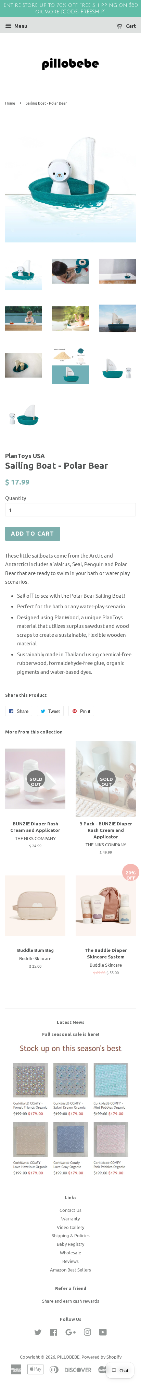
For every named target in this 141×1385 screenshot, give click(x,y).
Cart (130, 26)
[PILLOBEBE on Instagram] (87, 1333)
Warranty (70, 1218)
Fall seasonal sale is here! (70, 1034)
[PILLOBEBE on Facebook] (53, 1333)
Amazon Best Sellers (70, 1270)
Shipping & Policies (71, 1235)
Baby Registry (70, 1244)
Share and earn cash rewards (70, 1301)
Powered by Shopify (101, 1357)
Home (10, 103)
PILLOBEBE (68, 1357)
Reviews (70, 1261)
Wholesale (70, 1252)
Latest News (71, 1022)
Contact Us (70, 1210)
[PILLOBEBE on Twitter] (38, 1333)
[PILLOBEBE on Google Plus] (70, 1333)
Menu (20, 26)
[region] (70, 8)
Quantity (15, 497)
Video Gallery (70, 1227)
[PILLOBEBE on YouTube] (103, 1333)
